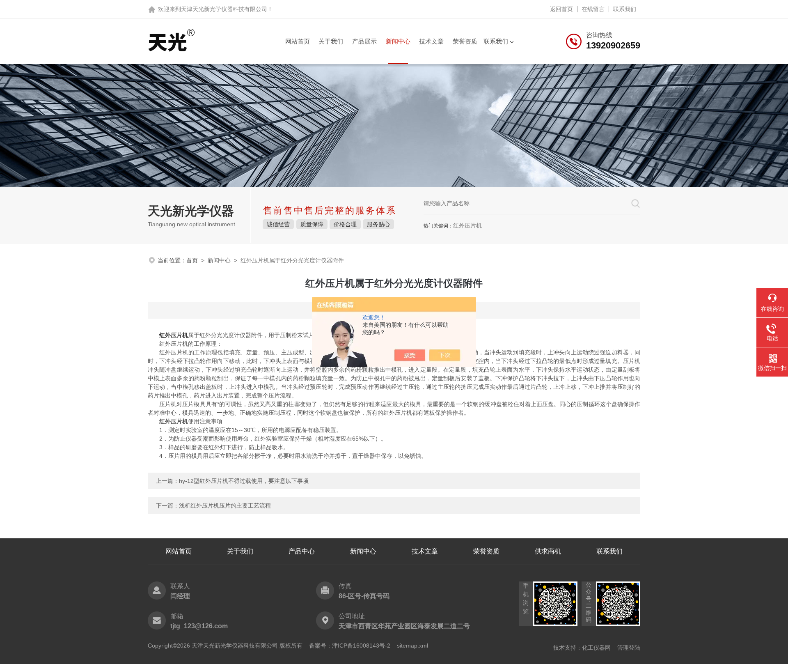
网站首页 (297, 41)
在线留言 (593, 9)
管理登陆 (628, 647)
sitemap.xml (412, 645)
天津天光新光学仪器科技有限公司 (224, 9)
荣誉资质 (465, 41)
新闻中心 (398, 41)
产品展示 (364, 41)
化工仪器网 (596, 647)
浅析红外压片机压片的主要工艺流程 (225, 505)
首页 (192, 260)
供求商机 (548, 551)
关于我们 (330, 41)
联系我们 (624, 9)
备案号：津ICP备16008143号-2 (349, 645)
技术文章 (431, 41)
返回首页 (561, 9)
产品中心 (302, 551)
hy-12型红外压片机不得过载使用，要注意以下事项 (244, 481)
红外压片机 (173, 335)
